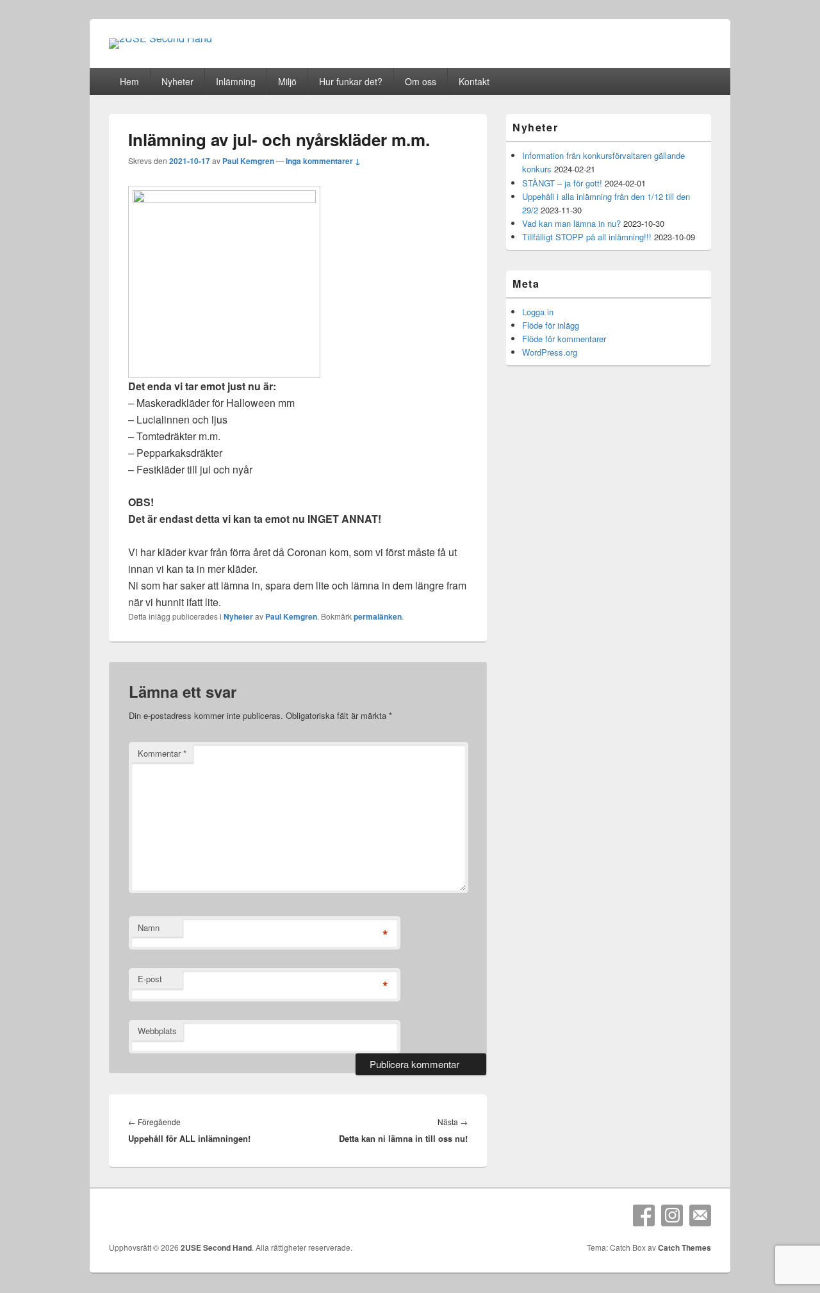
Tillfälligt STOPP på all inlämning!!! (587, 237)
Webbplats (157, 1031)
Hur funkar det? (350, 81)
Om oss (420, 81)
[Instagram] (672, 1215)
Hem (129, 81)
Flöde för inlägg (550, 325)
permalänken (378, 616)
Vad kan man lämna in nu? (571, 223)
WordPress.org (549, 352)
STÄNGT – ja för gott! (562, 183)
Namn (149, 927)
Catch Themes (684, 1247)
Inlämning (236, 81)
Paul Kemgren (248, 161)
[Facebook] (644, 1215)
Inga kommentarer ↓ (323, 161)
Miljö (287, 81)
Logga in (538, 312)
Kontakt (474, 81)
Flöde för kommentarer (564, 339)
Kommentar (162, 753)
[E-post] (700, 1215)
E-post (150, 979)
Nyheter (177, 81)
